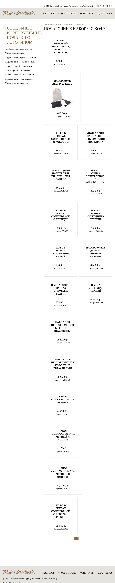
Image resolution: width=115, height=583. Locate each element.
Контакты (87, 13)
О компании (67, 13)
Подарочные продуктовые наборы (21, 57)
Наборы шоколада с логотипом (20, 74)
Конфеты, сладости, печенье (18, 49)
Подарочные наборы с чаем (18, 53)
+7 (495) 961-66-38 (106, 6)
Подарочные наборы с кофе (18, 83)
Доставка (105, 13)
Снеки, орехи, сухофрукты (17, 70)
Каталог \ (47, 24)
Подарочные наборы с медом (19, 79)
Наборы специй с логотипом (18, 66)
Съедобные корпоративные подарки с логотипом (24, 35)
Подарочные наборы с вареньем (20, 61)
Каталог (48, 13)
